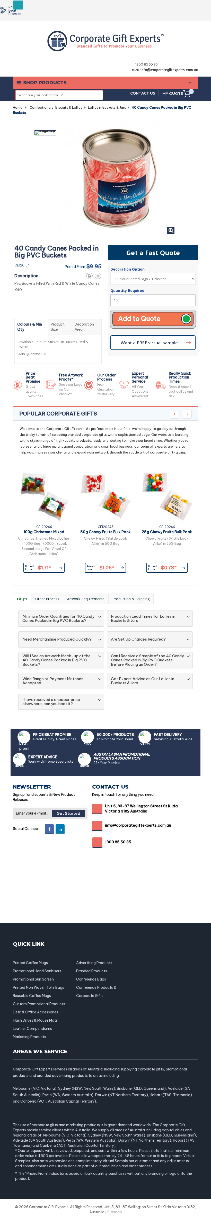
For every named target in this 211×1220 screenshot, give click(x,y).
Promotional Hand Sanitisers (37, 971)
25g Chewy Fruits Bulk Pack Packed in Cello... (167, 533)
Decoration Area (84, 327)
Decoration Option (128, 269)
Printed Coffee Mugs (30, 962)
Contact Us (142, 93)
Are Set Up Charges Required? (138, 639)
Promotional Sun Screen (33, 979)
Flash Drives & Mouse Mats (35, 1020)
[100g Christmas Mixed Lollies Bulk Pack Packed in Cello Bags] (44, 496)
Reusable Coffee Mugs (32, 995)
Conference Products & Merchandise (96, 987)
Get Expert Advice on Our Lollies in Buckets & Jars (142, 681)
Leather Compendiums (32, 1028)
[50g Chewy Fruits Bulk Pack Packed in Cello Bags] (105, 496)
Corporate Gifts (89, 995)
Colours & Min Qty (29, 327)
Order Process (47, 598)
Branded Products (91, 971)
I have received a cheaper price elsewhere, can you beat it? (51, 702)
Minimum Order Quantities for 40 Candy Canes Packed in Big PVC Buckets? (58, 618)
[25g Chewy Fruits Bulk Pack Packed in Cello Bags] (167, 496)
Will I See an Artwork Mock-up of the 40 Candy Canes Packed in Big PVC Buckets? (56, 660)
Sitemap (114, 1212)
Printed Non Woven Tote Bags (38, 987)
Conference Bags (91, 979)
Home (17, 107)
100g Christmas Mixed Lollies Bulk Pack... (43, 533)
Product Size (58, 327)
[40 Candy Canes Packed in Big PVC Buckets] (45, 132)
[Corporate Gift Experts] (105, 41)
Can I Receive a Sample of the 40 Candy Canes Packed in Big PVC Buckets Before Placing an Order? (147, 660)
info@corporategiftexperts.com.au (169, 70)
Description (26, 275)
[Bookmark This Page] (99, 275)
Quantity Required (127, 290)
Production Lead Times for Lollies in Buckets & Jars (143, 618)
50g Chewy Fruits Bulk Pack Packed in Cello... (105, 533)
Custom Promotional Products (39, 1004)
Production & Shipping (131, 598)
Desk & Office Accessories (35, 1012)
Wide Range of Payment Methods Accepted (52, 681)
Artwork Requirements (85, 598)
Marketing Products (29, 1036)
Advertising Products (94, 962)
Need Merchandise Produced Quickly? (57, 639)
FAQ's (22, 598)
